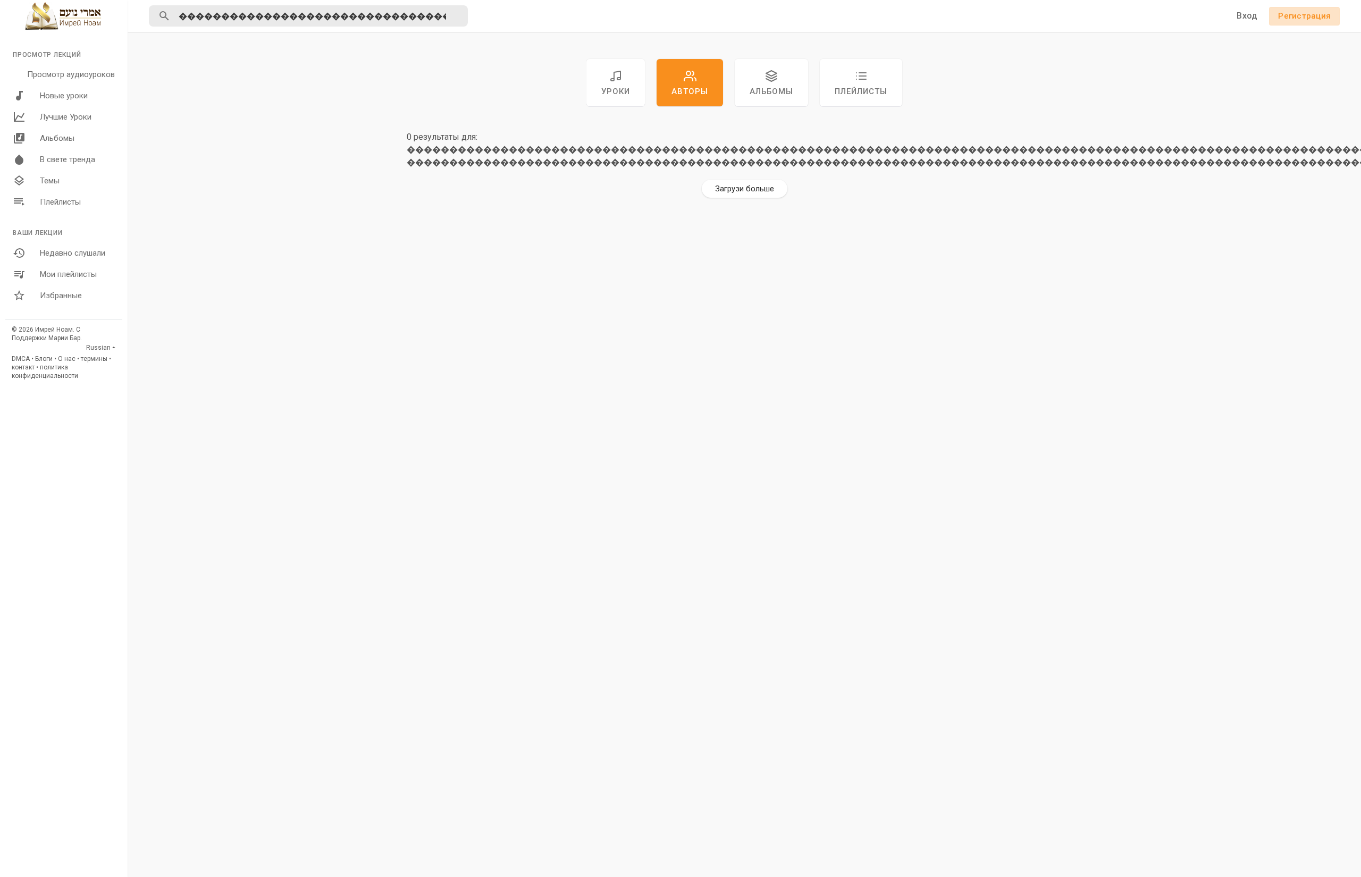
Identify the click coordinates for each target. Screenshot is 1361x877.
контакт (23, 367)
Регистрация (1304, 16)
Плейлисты (60, 202)
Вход (1247, 16)
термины (94, 358)
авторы (689, 91)
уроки (615, 91)
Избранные (61, 295)
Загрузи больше (744, 188)
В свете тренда (67, 159)
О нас (66, 358)
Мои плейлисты (68, 274)
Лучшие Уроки (65, 117)
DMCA (21, 358)
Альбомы (57, 138)
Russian (98, 347)
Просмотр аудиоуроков (71, 74)
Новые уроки (64, 95)
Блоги (44, 358)
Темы (50, 180)
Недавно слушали (72, 253)
